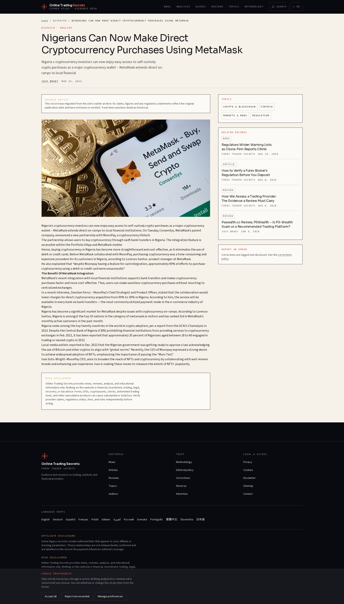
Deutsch (58, 520)
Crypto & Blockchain (239, 107)
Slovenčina (186, 520)
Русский (129, 520)
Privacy (247, 462)
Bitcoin (60, 349)
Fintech (267, 107)
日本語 (200, 520)
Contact (248, 494)
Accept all (51, 596)
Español (70, 520)
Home (44, 21)
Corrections (183, 478)
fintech (145, 235)
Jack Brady (49, 81)
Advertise (182, 494)
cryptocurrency (64, 226)
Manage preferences (110, 596)
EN (298, 7)
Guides (201, 6)
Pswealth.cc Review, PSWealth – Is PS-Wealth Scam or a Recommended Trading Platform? (257, 224)
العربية (117, 520)
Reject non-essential (77, 596)
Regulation (260, 115)
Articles (113, 470)
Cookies (248, 470)
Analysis (183, 6)
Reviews (217, 6)
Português (156, 520)
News (167, 6)
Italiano (106, 520)
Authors (113, 494)
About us (181, 486)
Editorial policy (185, 470)
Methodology (254, 6)
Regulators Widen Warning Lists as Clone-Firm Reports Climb (247, 147)
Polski (95, 520)
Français (83, 520)
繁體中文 (171, 520)
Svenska (142, 520)
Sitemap (248, 486)
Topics (234, 6)
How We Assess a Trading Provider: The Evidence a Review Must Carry (249, 198)
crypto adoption (137, 326)
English (45, 520)
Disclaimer (249, 478)
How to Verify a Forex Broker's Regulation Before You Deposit (246, 172)
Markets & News (235, 115)
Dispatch (60, 20)
